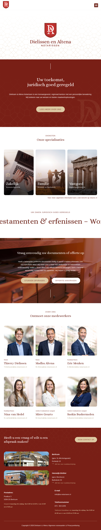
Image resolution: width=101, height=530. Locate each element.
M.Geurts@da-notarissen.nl (46, 418)
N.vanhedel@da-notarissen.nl (15, 418)
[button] (96, 5)
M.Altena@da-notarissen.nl (46, 367)
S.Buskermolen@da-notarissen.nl (80, 418)
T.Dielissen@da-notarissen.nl (15, 367)
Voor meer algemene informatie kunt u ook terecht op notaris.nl (72, 198)
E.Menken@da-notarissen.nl (78, 367)
